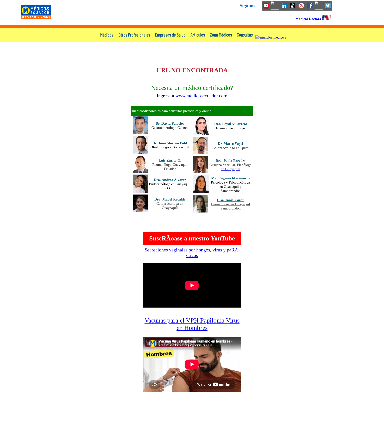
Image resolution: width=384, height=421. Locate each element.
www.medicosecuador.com (201, 95)
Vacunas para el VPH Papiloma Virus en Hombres (192, 324)
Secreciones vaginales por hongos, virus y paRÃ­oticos (192, 252)
